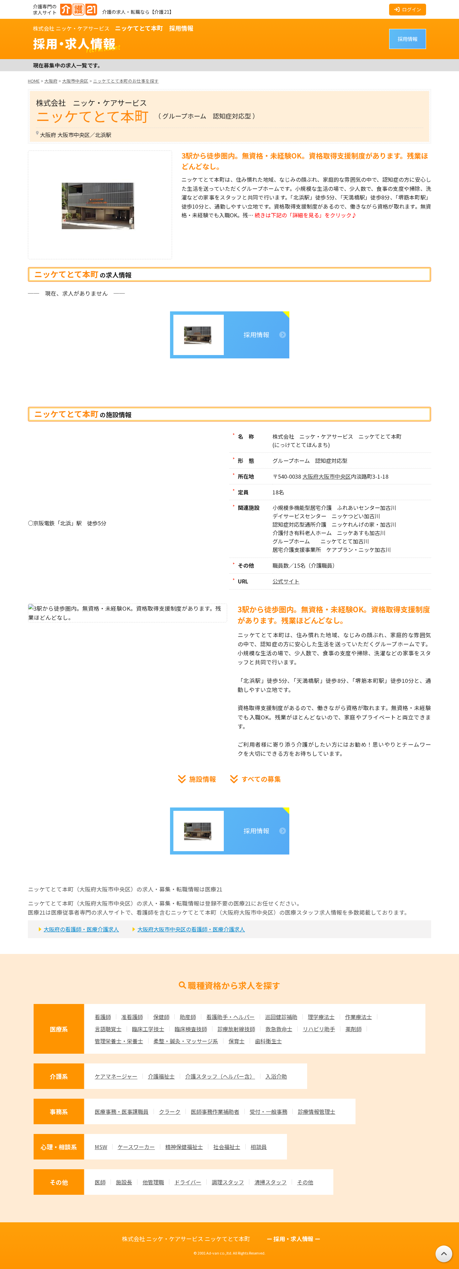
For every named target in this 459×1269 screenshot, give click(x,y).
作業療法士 (358, 1017)
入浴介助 (276, 1076)
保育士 (236, 1041)
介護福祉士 (161, 1076)
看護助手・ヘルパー (230, 1017)
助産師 (188, 1017)
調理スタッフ (228, 1182)
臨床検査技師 (191, 1029)
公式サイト (286, 581)
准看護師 (132, 1017)
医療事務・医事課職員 (122, 1111)
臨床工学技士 (148, 1029)
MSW (101, 1147)
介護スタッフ (220, 1076)
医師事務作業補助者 (215, 1111)
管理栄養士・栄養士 (119, 1041)
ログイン (411, 9)
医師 (100, 1182)
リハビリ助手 (319, 1029)
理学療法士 (321, 1017)
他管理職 (153, 1182)
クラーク (169, 1111)
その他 (305, 1182)
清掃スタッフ (270, 1182)
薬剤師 (353, 1029)
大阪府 (310, 476)
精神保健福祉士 (184, 1147)
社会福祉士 (226, 1147)
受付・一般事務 (268, 1111)
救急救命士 (278, 1029)
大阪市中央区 (335, 476)
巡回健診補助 (281, 1017)
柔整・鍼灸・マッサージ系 (186, 1041)
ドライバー (187, 1182)
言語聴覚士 (108, 1029)
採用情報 (408, 38)
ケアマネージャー (116, 1076)
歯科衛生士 (268, 1041)
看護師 (103, 1017)
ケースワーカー (136, 1147)
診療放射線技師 (236, 1029)
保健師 (161, 1017)
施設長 (124, 1182)
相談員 (259, 1147)
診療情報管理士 (316, 1111)
